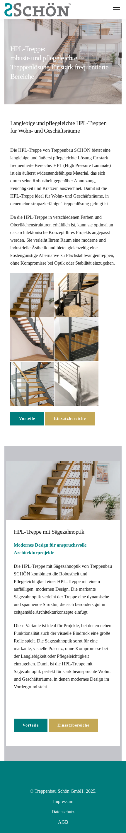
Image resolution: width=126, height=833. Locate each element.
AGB (63, 821)
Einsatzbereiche (70, 418)
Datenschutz (63, 811)
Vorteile (27, 418)
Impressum (63, 801)
